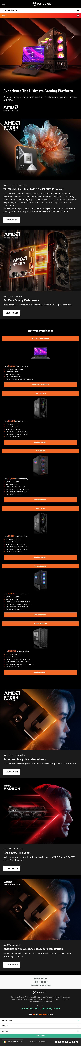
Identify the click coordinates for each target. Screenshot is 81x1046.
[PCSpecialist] (42, 4)
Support (5, 1026)
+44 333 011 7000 (30, 1008)
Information (7, 1021)
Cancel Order (40, 1035)
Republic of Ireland (14, 1042)
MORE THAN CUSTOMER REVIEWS (40, 981)
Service (5, 1031)
